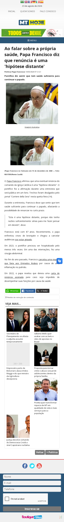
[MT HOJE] (32, 23)
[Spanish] (42, 2)
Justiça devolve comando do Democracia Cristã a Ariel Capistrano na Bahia (18, 442)
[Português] (22, 2)
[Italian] (38, 2)
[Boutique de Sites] (32, 517)
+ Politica (52, 452)
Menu (33, 40)
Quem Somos (27, 11)
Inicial (11, 11)
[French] (30, 2)
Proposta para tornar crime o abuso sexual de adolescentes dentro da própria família (45, 372)
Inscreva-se (32, 509)
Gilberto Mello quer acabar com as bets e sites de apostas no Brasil (44, 337)
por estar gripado (23, 239)
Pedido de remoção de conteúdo (20, 297)
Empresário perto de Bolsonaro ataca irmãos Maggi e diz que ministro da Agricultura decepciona (18, 373)
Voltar (40, 452)
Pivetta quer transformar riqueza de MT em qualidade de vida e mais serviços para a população (45, 408)
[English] (26, 2)
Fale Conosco (48, 11)
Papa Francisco (14, 181)
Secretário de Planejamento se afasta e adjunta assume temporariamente (17, 337)
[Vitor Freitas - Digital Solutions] (61, 517)
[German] (34, 2)
